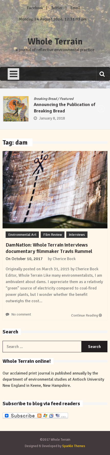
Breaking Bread (44, 99)
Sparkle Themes (73, 446)
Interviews (77, 234)
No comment (21, 314)
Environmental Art (22, 234)
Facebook (35, 8)
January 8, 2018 (51, 118)
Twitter (56, 8)
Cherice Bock (64, 258)
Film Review (52, 234)
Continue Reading (85, 315)
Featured (66, 99)
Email (75, 8)
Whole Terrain (55, 42)
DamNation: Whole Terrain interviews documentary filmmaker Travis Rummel (49, 248)
